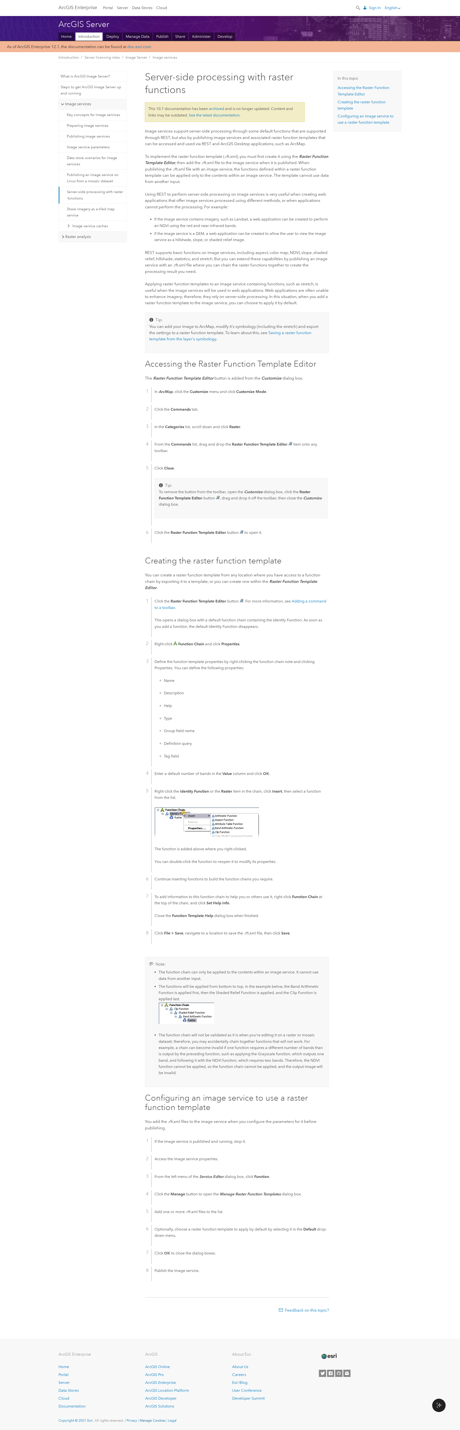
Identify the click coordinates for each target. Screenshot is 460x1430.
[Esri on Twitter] (322, 1373)
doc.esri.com (139, 46)
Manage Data (138, 36)
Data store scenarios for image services (92, 161)
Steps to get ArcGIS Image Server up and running (91, 90)
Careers (239, 1374)
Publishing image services (88, 136)
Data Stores (142, 8)
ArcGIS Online (157, 1366)
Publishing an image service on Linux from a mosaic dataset (93, 178)
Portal (108, 8)
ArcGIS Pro (154, 1374)
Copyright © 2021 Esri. (76, 1420)
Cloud (161, 8)
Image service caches (90, 226)
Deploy (112, 36)
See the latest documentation (214, 115)
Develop (225, 36)
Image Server (136, 57)
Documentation (72, 1406)
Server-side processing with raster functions (95, 195)
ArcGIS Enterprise (160, 1382)
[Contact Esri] (347, 1373)
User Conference (247, 1390)
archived (216, 108)
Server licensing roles (102, 57)
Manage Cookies (153, 1420)
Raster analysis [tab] (78, 236)
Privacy (131, 1420)
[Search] (358, 7)
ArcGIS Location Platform (167, 1390)
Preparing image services (88, 125)
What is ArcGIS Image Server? (85, 76)
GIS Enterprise (77, 7)
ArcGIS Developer (161, 1398)
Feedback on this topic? (307, 1310)
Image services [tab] (78, 104)
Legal (172, 1420)
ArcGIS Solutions (159, 1406)
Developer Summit (248, 1398)
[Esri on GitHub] (338, 1373)
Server (122, 8)
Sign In (375, 8)
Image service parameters (88, 147)
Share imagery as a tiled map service (91, 212)
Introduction (89, 36)
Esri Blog (239, 1382)
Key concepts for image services (93, 115)
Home (66, 36)
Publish (162, 36)
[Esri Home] (329, 1356)
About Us (240, 1366)
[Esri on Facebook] (330, 1373)
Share (180, 36)
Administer (201, 36)
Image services (165, 57)
